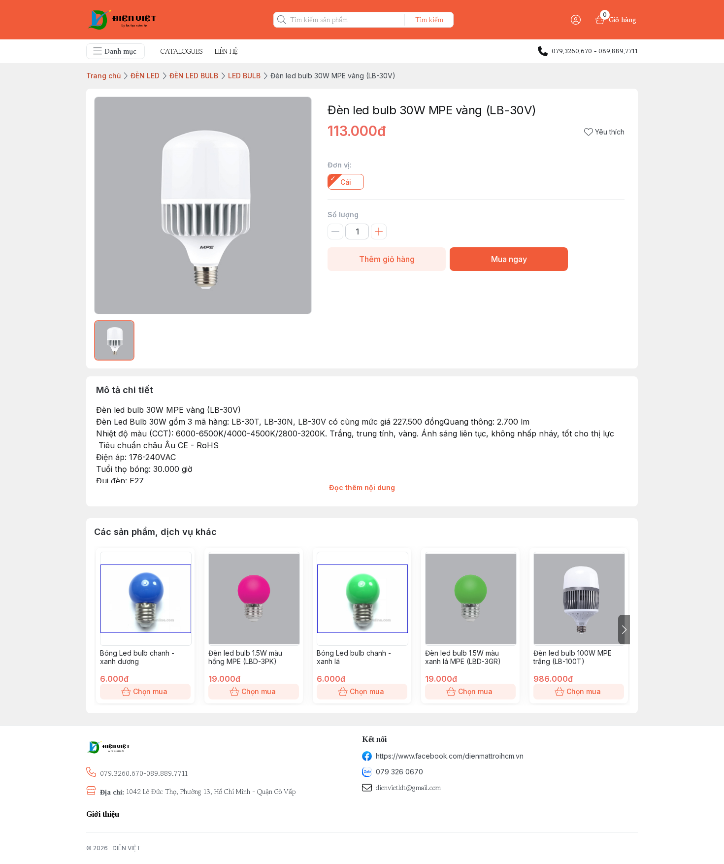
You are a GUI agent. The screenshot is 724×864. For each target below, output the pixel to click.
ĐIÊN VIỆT (126, 848)
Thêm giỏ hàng (387, 259)
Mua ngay (509, 259)
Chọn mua (150, 691)
